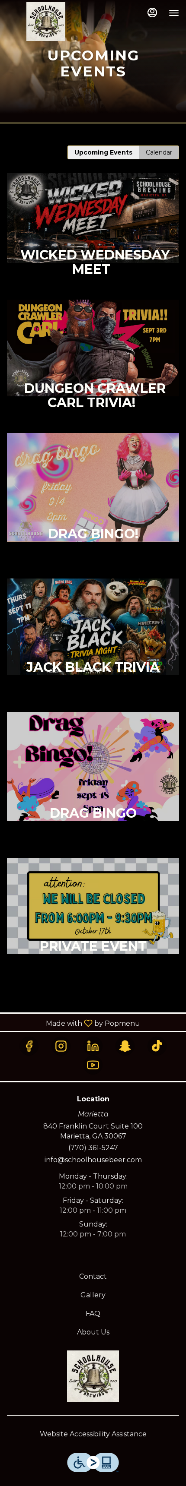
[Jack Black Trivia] (93, 645)
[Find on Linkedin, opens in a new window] (93, 1046)
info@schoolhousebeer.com (93, 1160)
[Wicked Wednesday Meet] (93, 236)
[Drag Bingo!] (93, 506)
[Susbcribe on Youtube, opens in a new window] (93, 1065)
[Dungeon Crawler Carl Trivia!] (93, 366)
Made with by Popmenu (73, 1023)
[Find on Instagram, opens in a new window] (61, 1046)
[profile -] (152, 12)
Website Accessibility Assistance (93, 1434)
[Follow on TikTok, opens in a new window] (157, 1046)
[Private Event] (93, 924)
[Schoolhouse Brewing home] (46, 21)
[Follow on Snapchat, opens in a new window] (125, 1046)
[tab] (103, 152)
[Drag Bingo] (93, 784)
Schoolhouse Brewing (93, 1376)
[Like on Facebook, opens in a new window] (28, 1046)
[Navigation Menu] (173, 13)
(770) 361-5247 (93, 1148)
